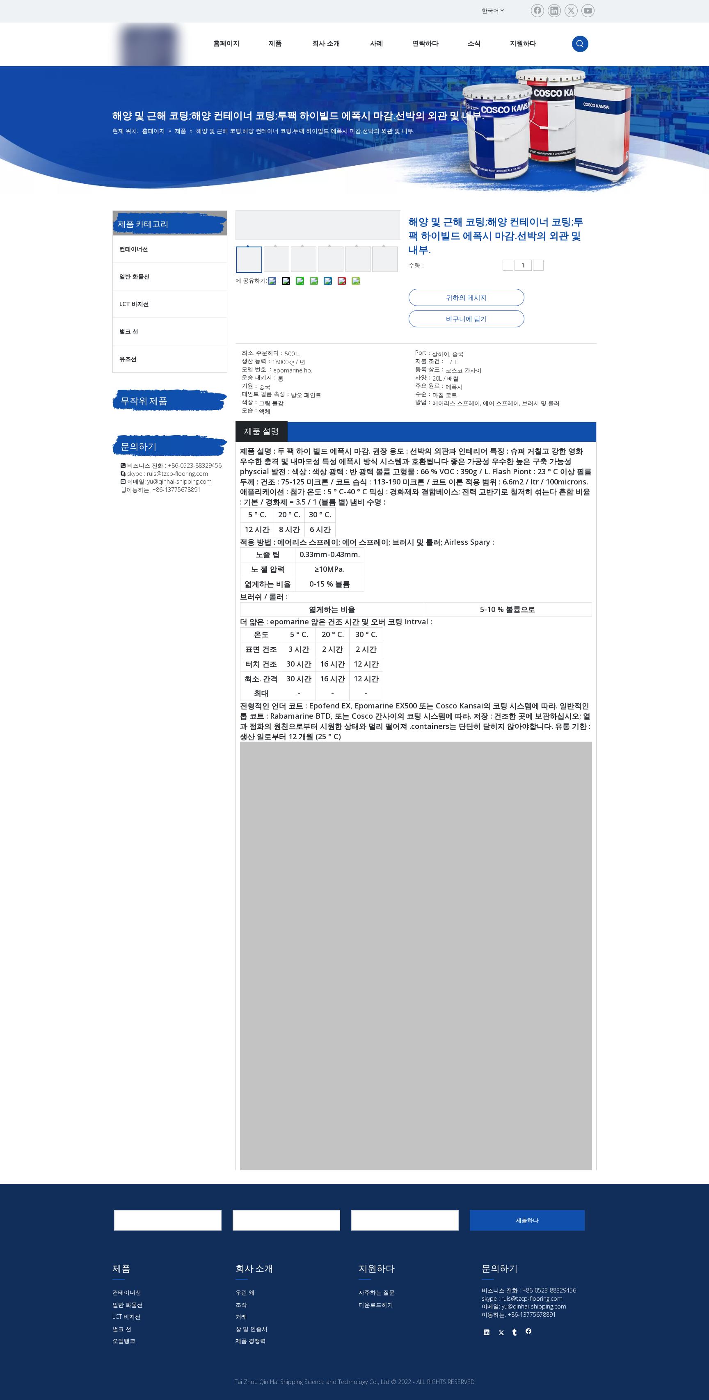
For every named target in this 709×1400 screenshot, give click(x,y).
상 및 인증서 (252, 1329)
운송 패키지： (260, 378)
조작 (241, 1305)
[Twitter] (571, 10)
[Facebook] (537, 10)
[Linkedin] (554, 10)
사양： (423, 378)
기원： (250, 386)
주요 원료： (430, 386)
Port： (423, 353)
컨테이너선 (133, 249)
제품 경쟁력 (251, 1341)
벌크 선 (128, 331)
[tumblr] (515, 1333)
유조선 (128, 359)
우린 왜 (245, 1292)
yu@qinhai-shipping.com (179, 481)
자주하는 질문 (377, 1292)
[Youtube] (588, 10)
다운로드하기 (376, 1305)
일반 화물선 (134, 276)
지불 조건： (430, 361)
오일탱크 (123, 1341)
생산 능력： (257, 361)
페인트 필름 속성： (266, 394)
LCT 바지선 (134, 304)
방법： (423, 402)
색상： (250, 402)
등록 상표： (430, 369)
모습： (250, 410)
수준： (423, 394)
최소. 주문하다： (263, 353)
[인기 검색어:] (580, 44)
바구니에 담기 (466, 318)
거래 (241, 1316)
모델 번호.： (257, 369)
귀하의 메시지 (466, 297)
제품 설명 (261, 430)
